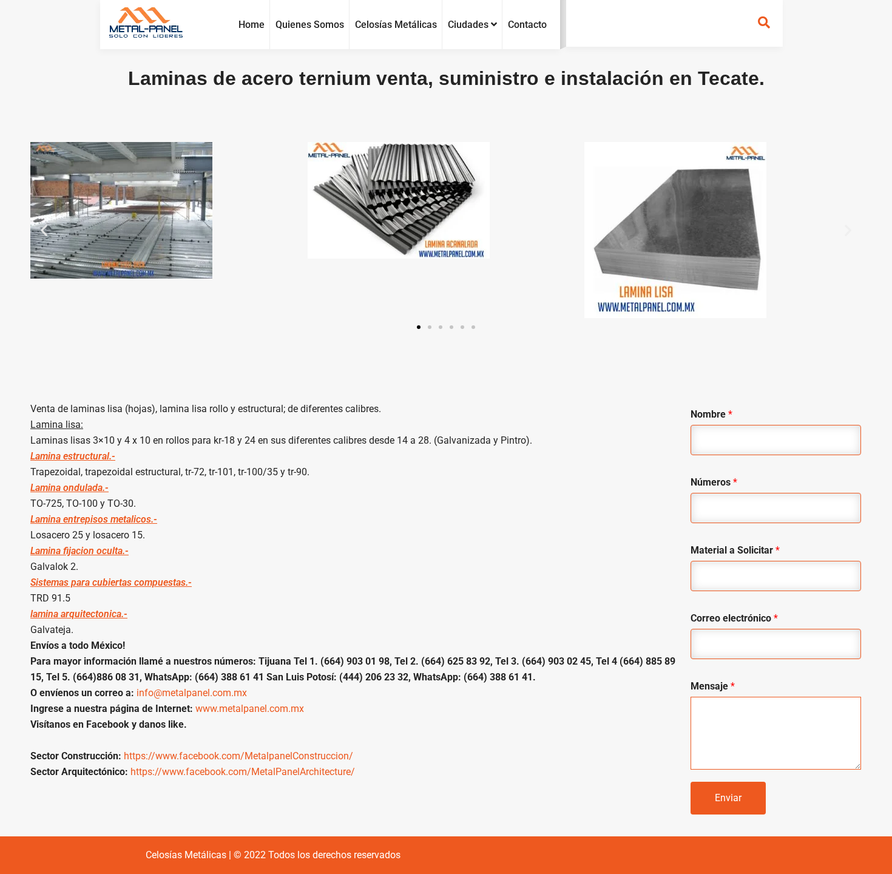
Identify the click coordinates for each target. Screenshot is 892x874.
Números (714, 482)
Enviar (728, 798)
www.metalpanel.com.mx (249, 708)
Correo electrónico (734, 618)
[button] (44, 230)
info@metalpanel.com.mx (192, 693)
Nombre (711, 414)
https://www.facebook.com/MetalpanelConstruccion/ (238, 756)
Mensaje (713, 686)
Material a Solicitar (735, 550)
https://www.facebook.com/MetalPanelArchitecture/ (242, 771)
